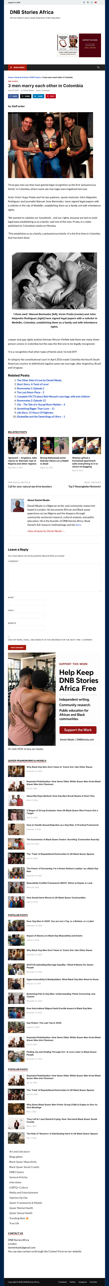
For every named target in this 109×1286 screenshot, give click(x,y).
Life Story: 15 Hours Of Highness (35, 412)
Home (10, 77)
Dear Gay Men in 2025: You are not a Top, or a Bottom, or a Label (60, 921)
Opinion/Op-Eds (18, 1197)
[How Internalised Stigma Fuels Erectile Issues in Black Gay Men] (16, 1008)
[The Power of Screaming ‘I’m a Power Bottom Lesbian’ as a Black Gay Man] (16, 868)
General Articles (21, 77)
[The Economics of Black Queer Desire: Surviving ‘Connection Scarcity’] (16, 839)
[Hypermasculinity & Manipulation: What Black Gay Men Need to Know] (16, 979)
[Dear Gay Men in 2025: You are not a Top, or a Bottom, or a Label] (16, 921)
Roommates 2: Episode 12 (31, 400)
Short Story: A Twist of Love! (33, 384)
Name (11, 597)
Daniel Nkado (28, 90)
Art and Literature (19, 1151)
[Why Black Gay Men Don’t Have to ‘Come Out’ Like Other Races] (16, 767)
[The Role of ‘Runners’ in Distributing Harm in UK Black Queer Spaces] (16, 1134)
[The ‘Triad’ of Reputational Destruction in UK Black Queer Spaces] (16, 854)
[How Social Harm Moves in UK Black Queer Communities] (16, 898)
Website (12, 623)
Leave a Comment (43, 90)
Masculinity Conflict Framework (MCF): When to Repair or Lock (59, 883)
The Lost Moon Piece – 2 (30, 392)
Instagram (83, 1282)
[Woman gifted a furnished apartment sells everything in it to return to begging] (86, 446)
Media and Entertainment (23, 1192)
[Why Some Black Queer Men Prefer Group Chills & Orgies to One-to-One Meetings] (16, 1105)
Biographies (16, 1156)
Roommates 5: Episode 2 (30, 388)
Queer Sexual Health (20, 1213)
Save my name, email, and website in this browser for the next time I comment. (50, 640)
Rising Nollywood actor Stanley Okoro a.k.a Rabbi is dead (54, 461)
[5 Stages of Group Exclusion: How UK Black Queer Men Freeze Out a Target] (16, 810)
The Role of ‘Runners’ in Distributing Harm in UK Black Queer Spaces (62, 1133)
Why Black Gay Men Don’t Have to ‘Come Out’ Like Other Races (59, 767)
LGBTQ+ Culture (18, 1187)
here (78, 524)
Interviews (15, 1182)
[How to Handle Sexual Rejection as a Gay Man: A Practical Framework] (16, 825)
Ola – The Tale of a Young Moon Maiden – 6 (41, 404)
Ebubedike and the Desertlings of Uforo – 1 (41, 416)
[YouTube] (95, 2)
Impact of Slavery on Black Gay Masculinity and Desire (55, 935)
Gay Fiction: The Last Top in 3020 (44, 1023)
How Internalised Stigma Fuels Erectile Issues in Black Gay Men (59, 1008)
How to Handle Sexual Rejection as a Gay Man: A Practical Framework (63, 825)
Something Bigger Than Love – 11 (35, 408)
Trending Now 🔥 (19, 1218)
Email (11, 610)
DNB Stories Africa (32, 12)
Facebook (63, 1282)
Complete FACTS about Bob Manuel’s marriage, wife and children (53, 396)
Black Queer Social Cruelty (24, 1166)
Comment (13, 561)
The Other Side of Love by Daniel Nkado (39, 380)
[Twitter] (87, 2)
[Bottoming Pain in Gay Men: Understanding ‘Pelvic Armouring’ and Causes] (16, 994)
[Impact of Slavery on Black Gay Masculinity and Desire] (16, 936)
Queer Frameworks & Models (25, 1202)
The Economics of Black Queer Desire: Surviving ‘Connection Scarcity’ (63, 839)
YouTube (93, 1282)
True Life (14, 1223)
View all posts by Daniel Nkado (46, 531)
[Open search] (98, 67)
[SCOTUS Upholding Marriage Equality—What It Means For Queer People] (16, 965)
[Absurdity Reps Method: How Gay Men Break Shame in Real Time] (16, 796)
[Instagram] (91, 2)
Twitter (73, 1282)
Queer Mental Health (21, 1207)
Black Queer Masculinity (23, 1161)
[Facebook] (84, 2)
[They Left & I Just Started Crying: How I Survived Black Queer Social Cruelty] (16, 1119)
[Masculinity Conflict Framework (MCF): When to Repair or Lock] (16, 883)
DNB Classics (35, 77)
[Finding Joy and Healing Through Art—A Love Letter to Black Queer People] (16, 1052)
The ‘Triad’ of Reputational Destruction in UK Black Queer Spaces (60, 854)
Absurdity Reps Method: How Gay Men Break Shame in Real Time (61, 796)
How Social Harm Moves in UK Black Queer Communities (56, 897)
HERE (20, 748)
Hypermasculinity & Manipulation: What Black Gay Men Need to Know (63, 979)
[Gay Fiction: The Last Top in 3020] (16, 1023)
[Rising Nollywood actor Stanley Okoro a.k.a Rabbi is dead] (54, 446)
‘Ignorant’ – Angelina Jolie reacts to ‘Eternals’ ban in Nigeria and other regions (22, 461)
